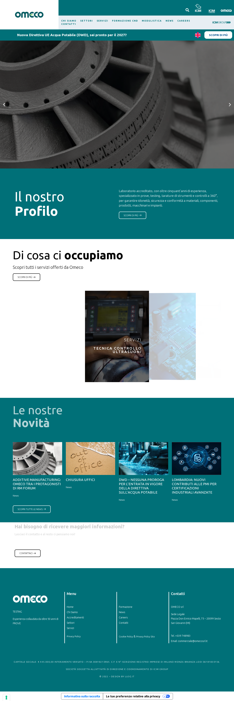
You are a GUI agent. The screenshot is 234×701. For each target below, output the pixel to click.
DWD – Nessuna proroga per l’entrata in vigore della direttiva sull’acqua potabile (141, 486)
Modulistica (152, 21)
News (169, 21)
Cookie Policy (126, 636)
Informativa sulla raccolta (82, 696)
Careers (183, 21)
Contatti (68, 24)
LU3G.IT (129, 676)
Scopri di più (30, 138)
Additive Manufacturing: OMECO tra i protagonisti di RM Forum (37, 484)
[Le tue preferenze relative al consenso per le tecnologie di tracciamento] (6, 697)
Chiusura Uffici (80, 480)
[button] (4, 104)
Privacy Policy (74, 636)
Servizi (102, 21)
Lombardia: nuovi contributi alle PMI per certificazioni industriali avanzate (194, 486)
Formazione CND (125, 21)
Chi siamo (68, 21)
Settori (86, 21)
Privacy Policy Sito (145, 636)
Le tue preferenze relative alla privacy (133, 696)
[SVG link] (198, 8)
